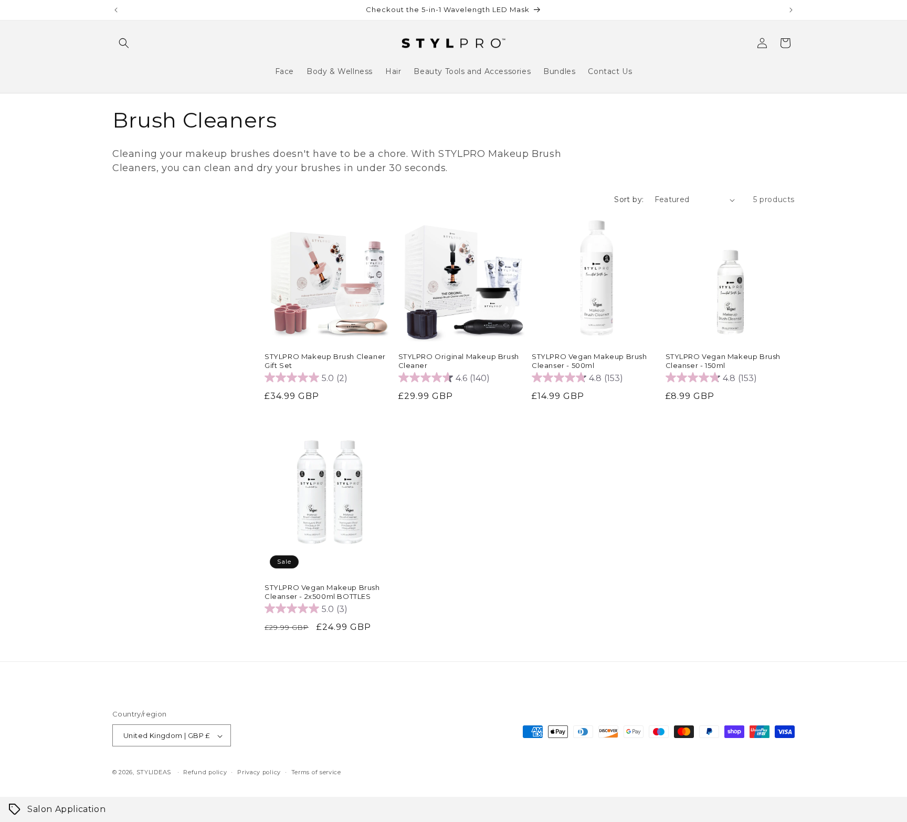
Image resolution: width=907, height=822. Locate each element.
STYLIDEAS (153, 772)
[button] (123, 43)
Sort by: (629, 199)
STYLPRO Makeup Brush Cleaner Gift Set (325, 361)
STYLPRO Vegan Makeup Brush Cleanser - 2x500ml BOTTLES (322, 591)
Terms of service (316, 772)
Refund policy (205, 772)
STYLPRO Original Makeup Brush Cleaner (458, 361)
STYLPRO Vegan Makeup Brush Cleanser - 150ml (723, 361)
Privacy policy (259, 772)
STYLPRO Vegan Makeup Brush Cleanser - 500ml (589, 361)
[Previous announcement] (116, 10)
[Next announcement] (791, 10)
